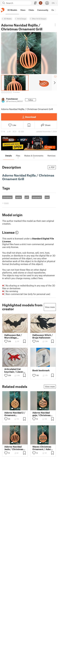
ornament (37, 197)
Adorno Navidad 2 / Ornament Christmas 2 (14, 413)
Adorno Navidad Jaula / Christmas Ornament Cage (13, 447)
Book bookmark (41, 370)
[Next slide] (54, 83)
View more (50, 307)
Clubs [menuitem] (31, 10)
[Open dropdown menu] (55, 24)
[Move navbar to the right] (55, 10)
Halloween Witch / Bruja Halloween (42, 336)
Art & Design (21, 19)
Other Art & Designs (39, 19)
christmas (7, 197)
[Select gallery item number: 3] (45, 364)
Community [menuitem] (42, 10)
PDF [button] (53, 167)
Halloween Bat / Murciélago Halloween (13, 336)
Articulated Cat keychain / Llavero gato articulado (14, 370)
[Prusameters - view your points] (40, 3)
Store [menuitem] (22, 10)
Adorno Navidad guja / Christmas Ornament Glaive (41, 413)
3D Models (8, 19)
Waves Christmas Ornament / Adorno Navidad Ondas (43, 447)
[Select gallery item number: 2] (16, 330)
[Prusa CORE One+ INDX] (29, 143)
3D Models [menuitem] (12, 10)
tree (47, 197)
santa (18, 197)
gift (26, 197)
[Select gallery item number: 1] (13, 330)
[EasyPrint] (35, 3)
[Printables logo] (2, 10)
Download (30, 117)
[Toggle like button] (6, 341)
